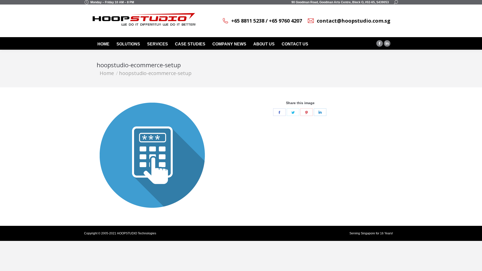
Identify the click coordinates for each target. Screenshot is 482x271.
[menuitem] (103, 44)
